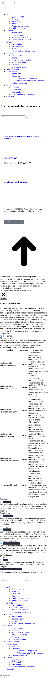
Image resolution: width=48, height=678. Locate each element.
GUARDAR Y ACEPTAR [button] (11, 569)
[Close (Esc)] (1, 675)
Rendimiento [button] (5, 513)
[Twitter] (21, 197)
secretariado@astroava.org (15, 182)
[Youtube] (28, 197)
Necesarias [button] (4, 333)
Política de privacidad (14, 222)
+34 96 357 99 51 (11, 158)
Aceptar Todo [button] (25, 290)
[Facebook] (7, 197)
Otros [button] (2, 557)
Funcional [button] (4, 499)
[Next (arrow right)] (4, 677)
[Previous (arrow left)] (1, 677)
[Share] (4, 675)
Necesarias (7, 336)
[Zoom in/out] (9, 675)
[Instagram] (14, 197)
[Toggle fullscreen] (6, 675)
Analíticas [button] (4, 527)
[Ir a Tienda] (24, 274)
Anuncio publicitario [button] (8, 541)
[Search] (26, 117)
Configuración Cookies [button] (9, 290)
